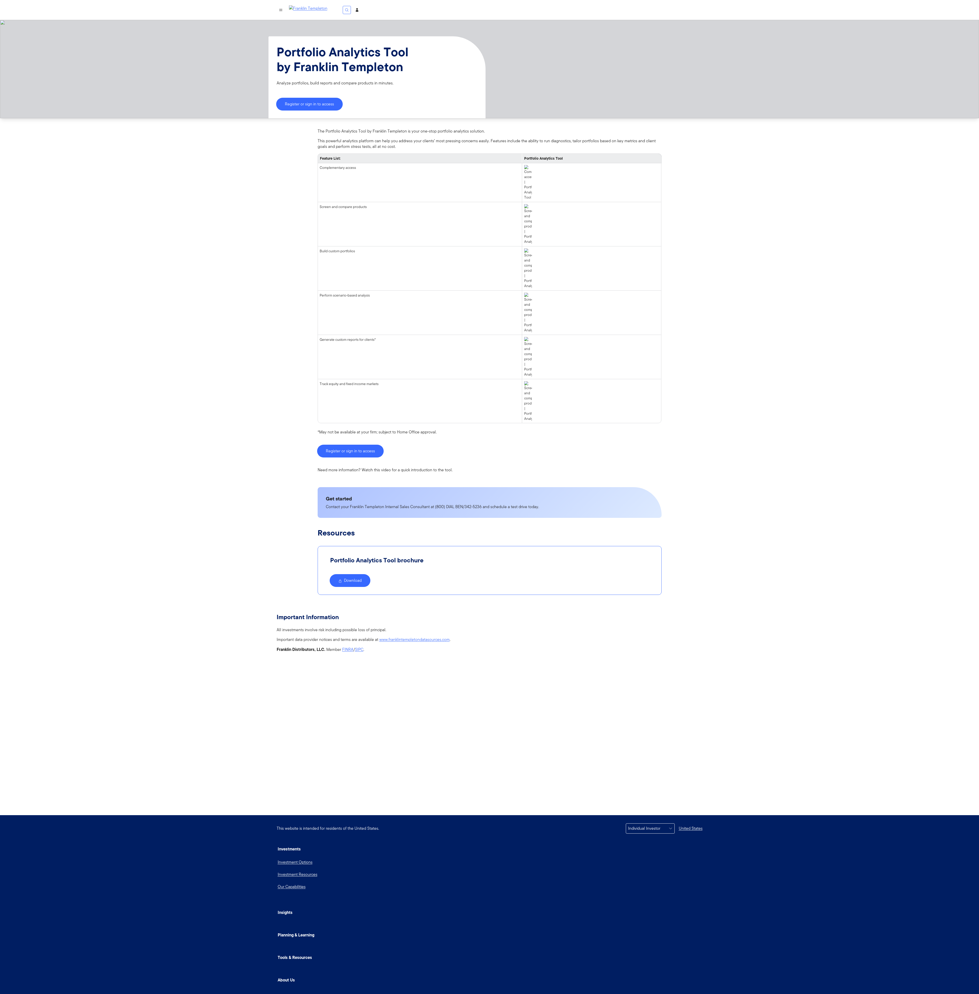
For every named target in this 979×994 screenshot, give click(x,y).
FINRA (347, 649)
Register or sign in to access (309, 104)
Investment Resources (297, 874)
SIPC (359, 649)
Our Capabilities (292, 887)
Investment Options (295, 862)
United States (691, 828)
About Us (286, 980)
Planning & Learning (296, 935)
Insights (285, 912)
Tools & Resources (295, 957)
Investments (289, 849)
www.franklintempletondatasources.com (414, 639)
